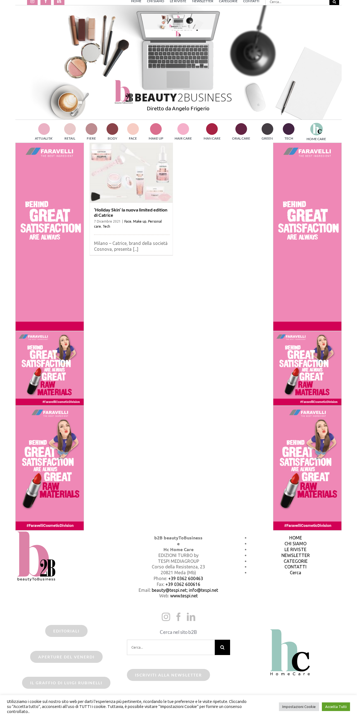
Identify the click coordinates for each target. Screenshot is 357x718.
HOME (295, 537)
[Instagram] (166, 617)
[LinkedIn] (191, 617)
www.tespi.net (184, 595)
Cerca (295, 572)
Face (127, 221)
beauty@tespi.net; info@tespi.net (185, 590)
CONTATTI (295, 566)
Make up (139, 221)
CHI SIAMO (295, 543)
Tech (106, 226)
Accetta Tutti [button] (336, 707)
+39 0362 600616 (182, 584)
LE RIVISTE (295, 549)
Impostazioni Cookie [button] (299, 707)
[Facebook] (178, 617)
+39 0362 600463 (185, 578)
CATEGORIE (296, 561)
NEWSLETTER (295, 555)
